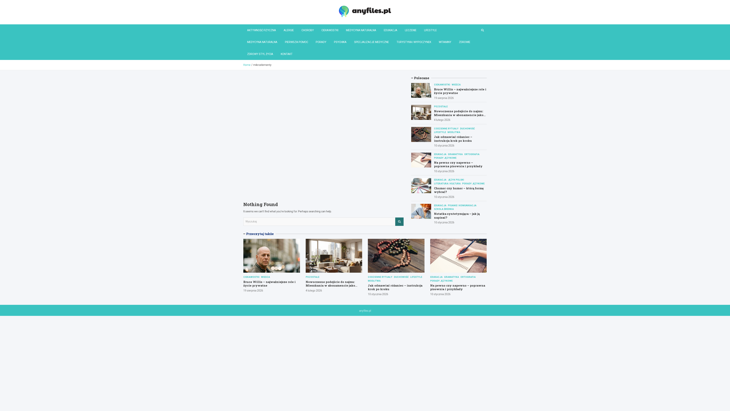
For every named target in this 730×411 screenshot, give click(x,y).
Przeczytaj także (260, 234)
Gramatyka (455, 154)
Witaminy (445, 42)
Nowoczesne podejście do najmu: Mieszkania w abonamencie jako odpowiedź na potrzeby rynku (458, 114)
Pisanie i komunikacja (462, 205)
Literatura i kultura (447, 183)
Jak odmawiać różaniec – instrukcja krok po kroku (453, 139)
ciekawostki (442, 84)
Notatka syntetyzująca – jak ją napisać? (457, 215)
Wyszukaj (399, 221)
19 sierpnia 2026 (444, 98)
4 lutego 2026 (442, 119)
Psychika (340, 42)
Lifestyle (430, 30)
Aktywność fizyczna (261, 30)
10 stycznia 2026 (444, 145)
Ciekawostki (329, 30)
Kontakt (287, 54)
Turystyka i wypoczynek (414, 42)
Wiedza (456, 84)
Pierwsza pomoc (296, 42)
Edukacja (390, 30)
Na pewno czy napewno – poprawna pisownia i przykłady (458, 164)
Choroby (308, 30)
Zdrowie (464, 42)
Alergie (289, 30)
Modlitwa (454, 132)
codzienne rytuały (446, 128)
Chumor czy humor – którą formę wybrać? (459, 190)
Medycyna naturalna (361, 30)
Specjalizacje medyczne (371, 42)
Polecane (421, 78)
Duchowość (467, 128)
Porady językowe (445, 158)
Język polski (456, 179)
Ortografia (471, 154)
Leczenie (411, 30)
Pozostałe (441, 106)
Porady (321, 42)
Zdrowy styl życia (260, 54)
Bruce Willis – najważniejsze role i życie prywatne (460, 91)
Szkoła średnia (444, 209)
